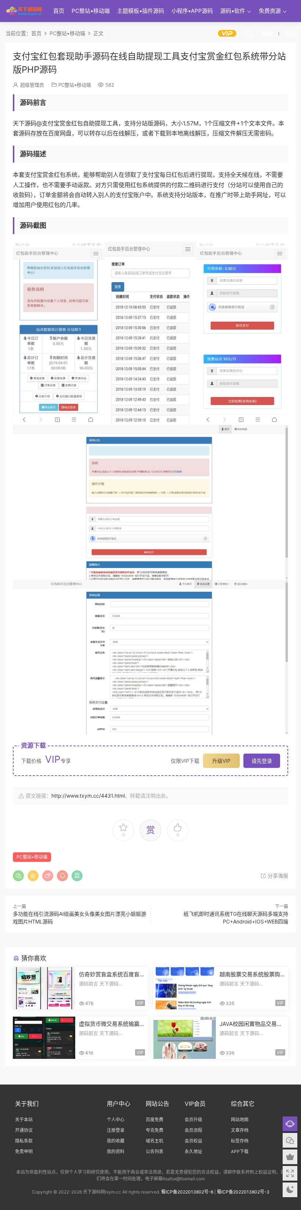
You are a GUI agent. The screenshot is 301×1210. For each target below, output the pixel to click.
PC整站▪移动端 (91, 10)
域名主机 (154, 1141)
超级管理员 (32, 85)
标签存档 (240, 1141)
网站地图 (240, 1119)
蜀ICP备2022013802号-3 (243, 1192)
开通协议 (24, 1130)
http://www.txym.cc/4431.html (88, 795)
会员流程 (193, 1130)
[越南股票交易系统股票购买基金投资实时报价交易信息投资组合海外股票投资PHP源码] (184, 988)
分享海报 (277, 875)
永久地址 (193, 1151)
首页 (58, 10)
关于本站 (24, 1119)
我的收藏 (115, 1141)
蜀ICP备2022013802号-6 (187, 1192)
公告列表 (154, 1151)
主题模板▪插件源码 (140, 10)
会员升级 (193, 1119)
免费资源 (270, 10)
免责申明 (24, 1151)
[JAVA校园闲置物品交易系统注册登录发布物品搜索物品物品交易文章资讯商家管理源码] (184, 1038)
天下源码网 (24, 11)
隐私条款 (24, 1141)
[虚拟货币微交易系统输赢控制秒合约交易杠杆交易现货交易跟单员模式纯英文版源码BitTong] (44, 1038)
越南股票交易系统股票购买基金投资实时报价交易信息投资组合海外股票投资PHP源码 (250, 974)
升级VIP (221, 761)
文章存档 (240, 1130)
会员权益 (193, 1141)
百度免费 (154, 1119)
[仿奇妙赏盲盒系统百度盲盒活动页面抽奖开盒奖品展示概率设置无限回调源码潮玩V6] (44, 988)
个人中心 (115, 1119)
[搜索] (249, 33)
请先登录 (261, 761)
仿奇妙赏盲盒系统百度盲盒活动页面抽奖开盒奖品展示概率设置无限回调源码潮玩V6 (109, 974)
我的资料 (115, 1151)
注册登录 (115, 1130)
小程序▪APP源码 (192, 10)
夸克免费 (154, 1130)
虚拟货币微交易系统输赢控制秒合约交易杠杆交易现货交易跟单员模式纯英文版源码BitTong (109, 1024)
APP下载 (240, 1151)
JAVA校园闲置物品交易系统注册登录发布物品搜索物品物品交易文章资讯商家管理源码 (251, 1024)
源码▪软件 (232, 10)
